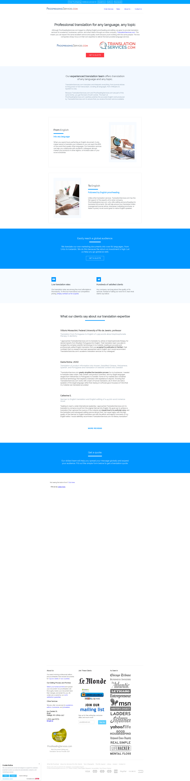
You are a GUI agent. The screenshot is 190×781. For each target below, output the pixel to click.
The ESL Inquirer (100, 764)
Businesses (118, 2)
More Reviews (95, 428)
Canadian (76, 767)
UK (64, 767)
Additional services (88, 2)
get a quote (95, 55)
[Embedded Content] (95, 566)
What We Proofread (53, 764)
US (62, 767)
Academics (101, 2)
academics (69, 705)
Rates (118, 9)
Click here (71, 482)
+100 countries (65, 678)
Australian (68, 767)
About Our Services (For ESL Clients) (71, 764)
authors (49, 707)
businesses (55, 707)
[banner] (62, 8)
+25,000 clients (53, 678)
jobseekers (66, 707)
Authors (109, 2)
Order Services (108, 9)
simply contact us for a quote (68, 294)
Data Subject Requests (84, 768)
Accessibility (95, 768)
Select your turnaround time (56, 687)
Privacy (75, 768)
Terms (70, 768)
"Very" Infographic (88, 764)
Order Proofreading (74, 2)
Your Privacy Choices (105, 768)
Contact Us (138, 9)
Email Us (50, 721)
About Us (127, 9)
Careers (115, 764)
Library (109, 764)
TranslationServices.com (126, 32)
